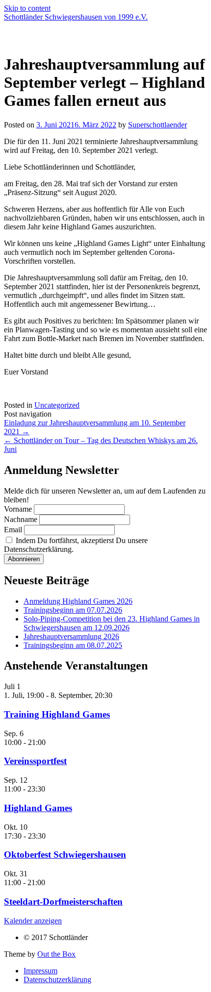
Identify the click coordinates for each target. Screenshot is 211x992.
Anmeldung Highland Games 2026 (78, 601)
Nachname (20, 519)
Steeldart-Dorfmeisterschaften (63, 901)
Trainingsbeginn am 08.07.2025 (73, 645)
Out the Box (56, 954)
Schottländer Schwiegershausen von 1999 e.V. (76, 17)
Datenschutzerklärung (57, 979)
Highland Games (38, 808)
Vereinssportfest (35, 761)
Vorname (18, 509)
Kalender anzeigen (33, 921)
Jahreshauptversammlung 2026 (71, 636)
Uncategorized (56, 405)
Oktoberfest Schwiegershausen (65, 854)
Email (13, 529)
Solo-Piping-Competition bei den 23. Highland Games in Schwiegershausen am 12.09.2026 (112, 623)
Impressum (40, 971)
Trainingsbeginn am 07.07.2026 (73, 610)
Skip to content (27, 8)
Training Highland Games (57, 714)
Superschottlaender (157, 125)
